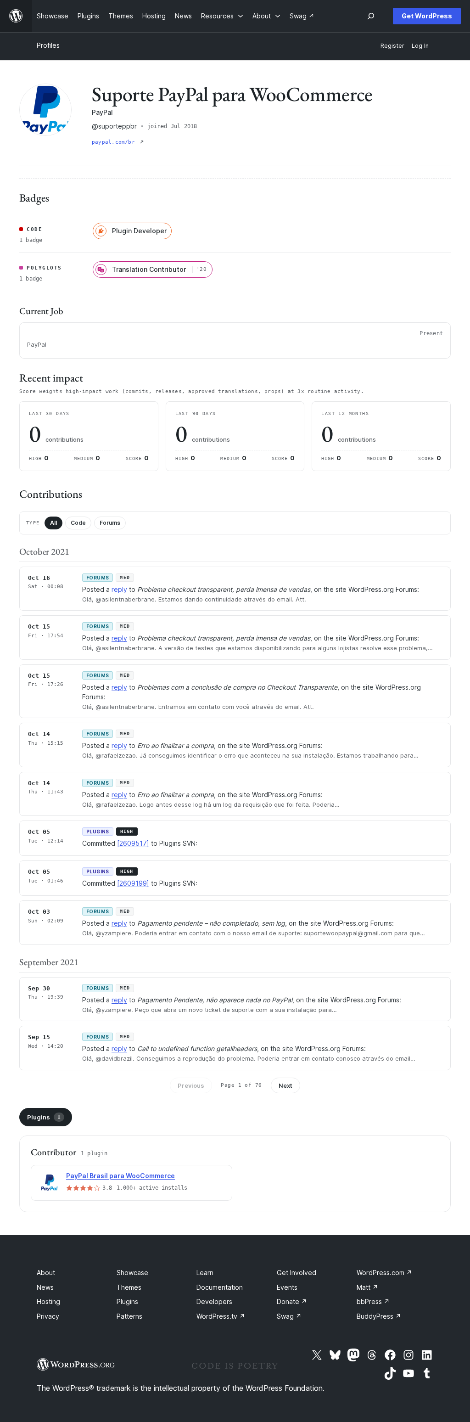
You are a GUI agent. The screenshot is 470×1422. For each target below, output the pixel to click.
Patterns (129, 1316)
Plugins (44, 1117)
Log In (420, 45)
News (45, 1287)
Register (392, 45)
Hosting (48, 1301)
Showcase (132, 1272)
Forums (110, 522)
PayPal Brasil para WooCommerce (120, 1176)
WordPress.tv (220, 1316)
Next (285, 1085)
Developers (214, 1301)
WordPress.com (384, 1272)
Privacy (48, 1316)
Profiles (48, 45)
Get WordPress (427, 16)
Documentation (219, 1287)
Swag (289, 1316)
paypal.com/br (115, 142)
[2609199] (133, 883)
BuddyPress (379, 1316)
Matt (367, 1287)
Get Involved (296, 1272)
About (46, 1272)
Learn (204, 1272)
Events (287, 1287)
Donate (292, 1301)
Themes (129, 1287)
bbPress (373, 1301)
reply (119, 589)
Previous (191, 1085)
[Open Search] (371, 16)
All (53, 522)
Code (78, 522)
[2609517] (133, 843)
